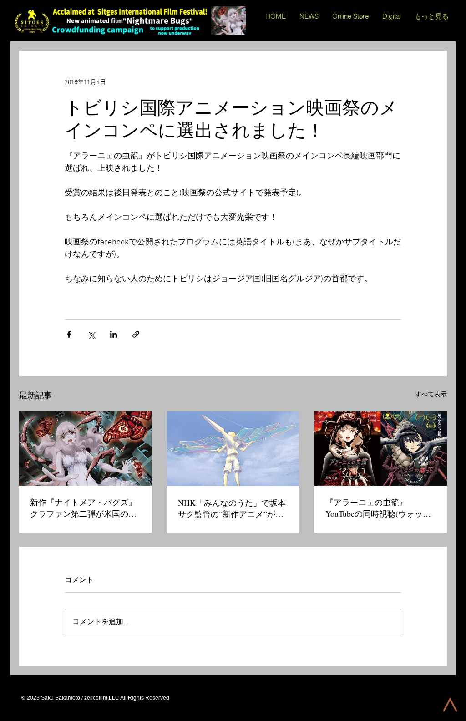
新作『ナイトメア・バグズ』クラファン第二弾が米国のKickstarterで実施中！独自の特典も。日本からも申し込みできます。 (85, 508)
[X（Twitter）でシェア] (91, 334)
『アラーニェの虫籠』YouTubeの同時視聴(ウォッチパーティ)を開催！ (378, 508)
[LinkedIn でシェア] (113, 334)
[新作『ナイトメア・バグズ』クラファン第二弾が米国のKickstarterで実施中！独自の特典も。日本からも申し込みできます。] (85, 448)
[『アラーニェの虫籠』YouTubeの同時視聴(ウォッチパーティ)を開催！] (380, 448)
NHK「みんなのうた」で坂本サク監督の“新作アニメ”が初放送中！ (232, 508)
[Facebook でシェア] (69, 334)
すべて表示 (431, 395)
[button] (391, 16)
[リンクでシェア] (136, 334)
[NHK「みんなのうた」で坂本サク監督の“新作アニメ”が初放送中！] (233, 448)
